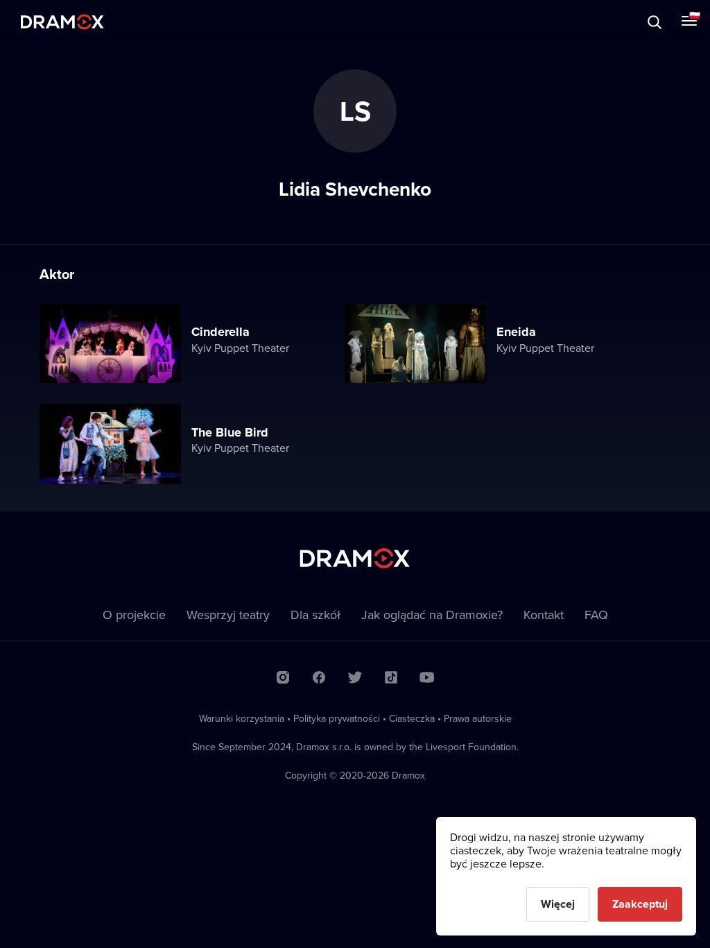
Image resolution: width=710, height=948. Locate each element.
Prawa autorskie (478, 718)
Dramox (62, 22)
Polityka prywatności (336, 718)
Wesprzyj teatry (228, 614)
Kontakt (543, 614)
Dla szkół (315, 614)
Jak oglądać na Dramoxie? (432, 614)
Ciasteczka (412, 718)
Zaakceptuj (640, 904)
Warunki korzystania (241, 718)
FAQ (596, 614)
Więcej (558, 904)
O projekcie (134, 614)
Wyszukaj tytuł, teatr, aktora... (121, 22)
